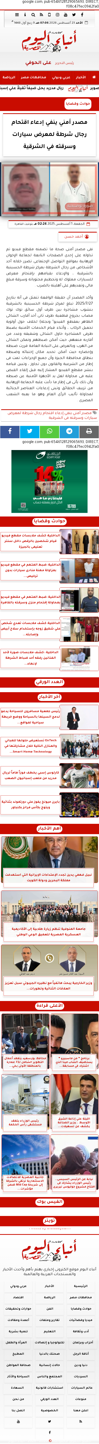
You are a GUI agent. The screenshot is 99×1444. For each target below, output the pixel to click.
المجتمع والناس (49, 1377)
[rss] (41, 15)
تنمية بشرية (18, 1331)
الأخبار (81, 78)
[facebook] (82, 15)
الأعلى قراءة (50, 1006)
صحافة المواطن (18, 1365)
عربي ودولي (61, 78)
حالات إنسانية (49, 1365)
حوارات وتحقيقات (18, 1309)
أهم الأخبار (49, 829)
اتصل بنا (18, 1410)
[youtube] (66, 15)
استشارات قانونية (49, 1388)
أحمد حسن (73, 237)
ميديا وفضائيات (80, 1320)
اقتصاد (18, 1298)
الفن (49, 1309)
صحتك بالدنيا (49, 1354)
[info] (25, 15)
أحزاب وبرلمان (83, 1343)
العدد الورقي (49, 682)
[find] (33, 15)
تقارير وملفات (49, 1320)
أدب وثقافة (81, 1331)
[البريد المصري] (49, 481)
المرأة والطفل (16, 1343)
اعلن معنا (80, 1410)
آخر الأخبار (49, 697)
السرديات (81, 1377)
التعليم (50, 1331)
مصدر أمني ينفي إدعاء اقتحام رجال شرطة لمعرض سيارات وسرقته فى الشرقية (52, 416)
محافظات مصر (33, 78)
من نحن (18, 1399)
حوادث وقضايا (78, 104)
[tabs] (17, 15)
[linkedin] (58, 15)
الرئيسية (81, 1286)
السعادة (17, 1388)
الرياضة (9, 78)
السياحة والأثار (18, 1377)
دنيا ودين (80, 1365)
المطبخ (18, 1354)
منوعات (80, 1399)
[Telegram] (69, 432)
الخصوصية (49, 1410)
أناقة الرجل (81, 1354)
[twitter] (74, 15)
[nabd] (49, 15)
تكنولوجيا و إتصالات (49, 1343)
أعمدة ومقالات (18, 1320)
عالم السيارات (82, 1388)
